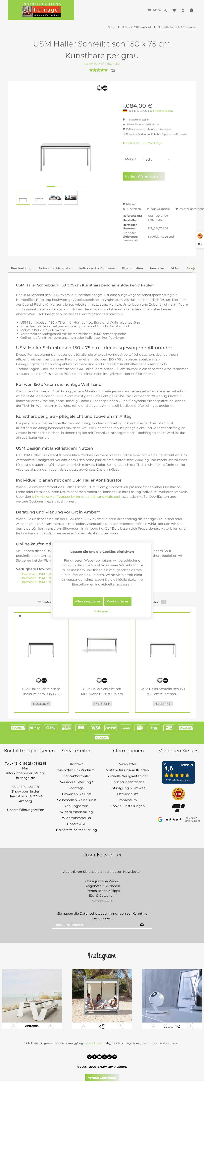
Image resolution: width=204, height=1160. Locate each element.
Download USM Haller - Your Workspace (52, 578)
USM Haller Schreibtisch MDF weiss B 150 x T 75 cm (102, 691)
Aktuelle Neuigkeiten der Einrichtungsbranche (127, 779)
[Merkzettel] (174, 10)
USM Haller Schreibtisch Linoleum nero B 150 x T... (41, 691)
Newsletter (127, 764)
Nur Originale (160, 209)
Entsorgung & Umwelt (128, 788)
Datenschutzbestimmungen (103, 913)
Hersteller (157, 268)
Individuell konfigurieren (97, 268)
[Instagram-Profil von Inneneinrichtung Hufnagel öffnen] (102, 956)
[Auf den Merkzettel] (20, 616)
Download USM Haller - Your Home (48, 582)
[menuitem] (153, 10)
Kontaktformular (76, 776)
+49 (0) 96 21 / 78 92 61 (29, 763)
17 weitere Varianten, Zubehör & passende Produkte (156, 134)
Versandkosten (93, 1043)
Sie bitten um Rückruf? (76, 770)
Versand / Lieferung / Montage (76, 785)
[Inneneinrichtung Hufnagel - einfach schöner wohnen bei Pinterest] (114, 1057)
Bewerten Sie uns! (76, 794)
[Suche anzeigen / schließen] (165, 10)
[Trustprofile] (178, 794)
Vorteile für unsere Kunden (127, 770)
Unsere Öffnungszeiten (25, 810)
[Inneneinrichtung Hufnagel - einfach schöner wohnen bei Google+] (109, 1057)
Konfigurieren (118, 601)
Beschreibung (21, 268)
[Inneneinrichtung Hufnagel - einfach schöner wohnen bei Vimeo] (89, 1057)
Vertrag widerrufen (102, 1078)
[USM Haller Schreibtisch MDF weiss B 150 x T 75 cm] (102, 642)
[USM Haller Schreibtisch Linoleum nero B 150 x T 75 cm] (41, 642)
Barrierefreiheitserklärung (76, 830)
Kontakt (76, 764)
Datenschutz (127, 794)
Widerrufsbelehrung (76, 812)
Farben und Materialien (55, 268)
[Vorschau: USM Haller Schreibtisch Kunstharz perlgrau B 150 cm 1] (39, 198)
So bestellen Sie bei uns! (76, 800)
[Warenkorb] (192, 10)
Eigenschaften (132, 268)
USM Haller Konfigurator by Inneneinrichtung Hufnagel (76, 497)
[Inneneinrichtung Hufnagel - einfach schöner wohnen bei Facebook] (94, 1057)
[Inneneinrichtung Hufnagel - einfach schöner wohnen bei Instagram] (104, 1057)
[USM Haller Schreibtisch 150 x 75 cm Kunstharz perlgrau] (162, 642)
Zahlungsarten (76, 806)
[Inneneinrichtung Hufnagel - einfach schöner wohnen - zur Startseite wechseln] (41, 10)
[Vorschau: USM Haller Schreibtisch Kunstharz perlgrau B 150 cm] (23, 198)
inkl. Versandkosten (161, 110)
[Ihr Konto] (183, 10)
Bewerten (134, 209)
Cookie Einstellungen (127, 806)
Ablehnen (101, 611)
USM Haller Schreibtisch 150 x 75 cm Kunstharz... (163, 691)
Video (175, 268)
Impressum (127, 800)
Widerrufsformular (76, 818)
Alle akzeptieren (88, 601)
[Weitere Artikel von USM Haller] (102, 90)
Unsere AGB (76, 824)
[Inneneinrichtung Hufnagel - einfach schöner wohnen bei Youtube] (99, 1057)
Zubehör (156, 602)
